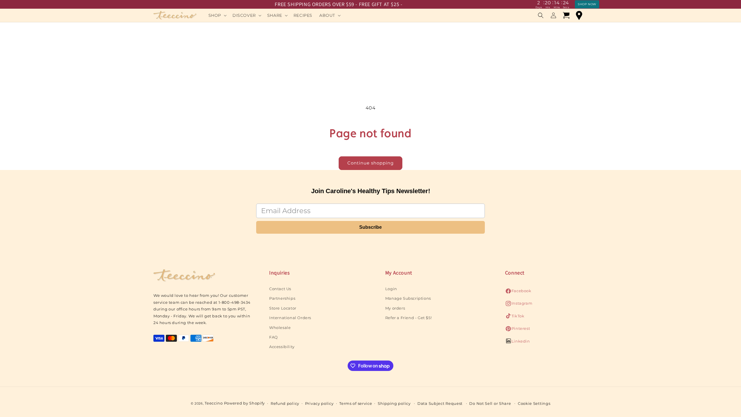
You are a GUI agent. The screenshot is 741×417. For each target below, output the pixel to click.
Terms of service (355, 403)
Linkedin (517, 343)
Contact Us (280, 288)
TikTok (514, 317)
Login (391, 288)
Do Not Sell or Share (490, 403)
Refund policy (285, 403)
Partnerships (282, 298)
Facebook (518, 292)
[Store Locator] (579, 15)
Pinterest (517, 330)
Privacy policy (319, 403)
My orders (395, 308)
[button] (217, 15)
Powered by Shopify (244, 403)
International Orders (290, 317)
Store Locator (282, 308)
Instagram (518, 305)
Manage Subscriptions (408, 298)
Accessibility (282, 346)
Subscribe (370, 227)
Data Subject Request (440, 403)
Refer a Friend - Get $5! (408, 317)
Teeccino (214, 403)
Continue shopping (370, 163)
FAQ (273, 337)
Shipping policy (394, 403)
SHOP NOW (587, 4)
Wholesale (280, 327)
